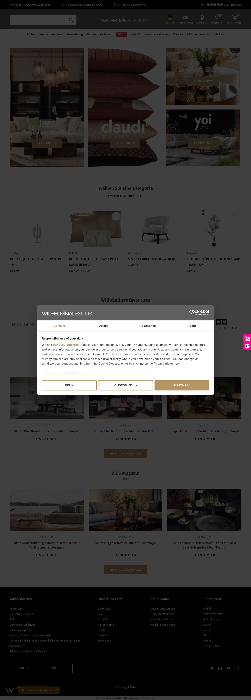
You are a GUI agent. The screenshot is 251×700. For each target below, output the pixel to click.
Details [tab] (103, 325)
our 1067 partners (66, 344)
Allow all (182, 385)
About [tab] (191, 325)
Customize (123, 385)
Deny (69, 385)
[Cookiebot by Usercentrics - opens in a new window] (192, 312)
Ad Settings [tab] (147, 325)
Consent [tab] (59, 325)
